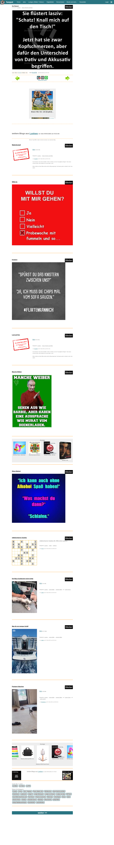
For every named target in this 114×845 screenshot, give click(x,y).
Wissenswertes (48, 799)
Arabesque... (42, 115)
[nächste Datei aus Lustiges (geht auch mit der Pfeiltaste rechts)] (67, 80)
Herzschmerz (60, 2)
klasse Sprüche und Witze (27, 7)
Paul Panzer (31, 796)
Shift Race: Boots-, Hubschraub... (63, 758)
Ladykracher (23, 794)
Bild (34, 149)
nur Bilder (15, 785)
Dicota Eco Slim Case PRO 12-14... (18, 758)
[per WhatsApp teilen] (46, 78)
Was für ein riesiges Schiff (20, 626)
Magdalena (43, 701)
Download (20, 72)
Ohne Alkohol (16, 471)
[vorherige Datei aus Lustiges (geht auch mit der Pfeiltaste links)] (17, 80)
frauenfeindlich (31, 802)
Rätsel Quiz (49, 796)
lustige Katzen (68, 589)
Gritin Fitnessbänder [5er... (65, 454)
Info (26, 72)
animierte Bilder (59, 589)
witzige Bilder (51, 589)
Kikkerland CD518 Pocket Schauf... (33, 764)
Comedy (15, 791)
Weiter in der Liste (67, 772)
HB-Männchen (48, 791)
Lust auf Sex (16, 335)
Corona (20, 791)
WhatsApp (40, 799)
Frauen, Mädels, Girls (38, 791)
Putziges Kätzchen (18, 686)
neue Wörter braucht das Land (20, 796)
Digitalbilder (50, 2)
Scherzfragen (57, 796)
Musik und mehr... (72, 2)
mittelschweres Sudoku (19, 537)
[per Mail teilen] (42, 78)
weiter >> (42, 813)
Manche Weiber (17, 372)
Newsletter (83, 2)
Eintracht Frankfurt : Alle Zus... (35, 454)
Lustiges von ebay (60, 794)
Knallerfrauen (16, 794)
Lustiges (30, 2)
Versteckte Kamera (32, 799)
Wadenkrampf (16, 145)
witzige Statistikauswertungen (19, 802)
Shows (63, 796)
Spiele (50, 545)
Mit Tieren (69, 794)
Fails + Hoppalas (27, 791)
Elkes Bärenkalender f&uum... (19, 454)
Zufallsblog (15, 772)
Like (13, 72)
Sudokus (55, 545)
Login (107, 2)
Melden (23, 72)
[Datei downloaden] (21, 154)
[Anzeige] (42, 112)
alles (24, 2)
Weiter (68, 6)
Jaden (42, 592)
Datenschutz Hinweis (42, 80)
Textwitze (24, 799)
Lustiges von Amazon (50, 794)
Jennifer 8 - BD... (50, 460)
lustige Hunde (68, 697)
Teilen (16, 72)
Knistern (14, 259)
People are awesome (40, 796)
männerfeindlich (40, 802)
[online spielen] (24, 552)
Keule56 (34, 72)
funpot (9, 2)
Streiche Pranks (16, 799)
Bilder (36, 2)
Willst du (14, 182)
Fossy (42, 548)
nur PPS (28, 785)
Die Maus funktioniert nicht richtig (22, 578)
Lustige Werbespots (38, 794)
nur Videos (21, 785)
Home (18, 2)
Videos (41, 2)
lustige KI (30, 794)
